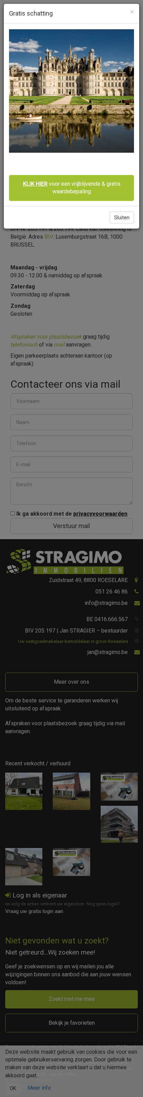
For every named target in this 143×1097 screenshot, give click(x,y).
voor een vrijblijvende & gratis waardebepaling (71, 188)
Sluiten (121, 217)
